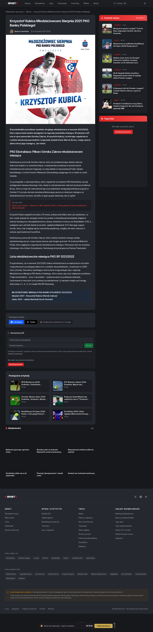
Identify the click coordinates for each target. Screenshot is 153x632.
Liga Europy (90, 566)
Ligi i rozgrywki (48, 539)
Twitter (32, 322)
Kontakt (42, 617)
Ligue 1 (66, 566)
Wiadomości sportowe (15, 12)
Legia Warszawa (25, 582)
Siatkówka (9, 534)
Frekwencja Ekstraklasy (87, 547)
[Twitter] (135, 505)
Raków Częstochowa (98, 582)
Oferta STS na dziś (122, 539)
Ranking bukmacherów (124, 522)
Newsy (28, 3)
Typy (51, 3)
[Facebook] (141, 505)
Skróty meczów (84, 543)
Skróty (96, 3)
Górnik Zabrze (53, 582)
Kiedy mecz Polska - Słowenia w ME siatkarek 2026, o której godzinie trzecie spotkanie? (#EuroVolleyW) (49, 206)
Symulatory (82, 551)
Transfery (75, 3)
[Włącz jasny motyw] (144, 3)
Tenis (7, 530)
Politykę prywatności (15, 362)
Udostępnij (18, 322)
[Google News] (146, 505)
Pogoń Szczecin (68, 582)
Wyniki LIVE (46, 522)
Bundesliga (56, 566)
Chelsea (22, 587)
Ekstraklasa (40, 3)
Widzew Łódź (82, 582)
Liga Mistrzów (77, 566)
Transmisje (62, 3)
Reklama (51, 617)
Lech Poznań (39, 582)
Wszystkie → (140, 18)
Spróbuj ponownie (15, 373)
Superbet (119, 547)
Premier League (24, 566)
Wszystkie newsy (12, 522)
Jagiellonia (114, 582)
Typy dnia (119, 530)
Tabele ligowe (47, 526)
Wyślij (88, 345)
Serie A (45, 566)
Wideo (86, 3)
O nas (7, 617)
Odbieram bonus (103, 626)
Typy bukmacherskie (123, 534)
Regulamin (15, 617)
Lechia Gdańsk (140, 582)
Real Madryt (10, 587)
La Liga (36, 566)
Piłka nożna (9, 526)
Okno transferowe (85, 530)
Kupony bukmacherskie (124, 526)
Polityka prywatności (29, 617)
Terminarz (45, 534)
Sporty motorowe (12, 539)
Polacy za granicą (85, 526)
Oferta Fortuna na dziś (124, 543)
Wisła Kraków (11, 582)
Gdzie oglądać (84, 539)
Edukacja (82, 555)
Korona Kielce (127, 582)
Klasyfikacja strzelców (50, 530)
